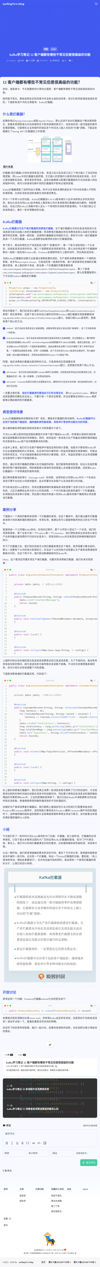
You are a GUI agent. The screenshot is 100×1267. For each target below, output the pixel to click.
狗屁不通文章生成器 (58, 1196)
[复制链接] (50, 1044)
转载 (46, 49)
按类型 (23, 1196)
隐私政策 (93, 1126)
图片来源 (8, 166)
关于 (43, 1247)
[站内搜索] (96, 4)
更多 (6, 1225)
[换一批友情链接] (10, 1219)
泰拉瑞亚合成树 (58, 1211)
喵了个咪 (55, 1206)
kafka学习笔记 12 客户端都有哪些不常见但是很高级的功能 (30, 1066)
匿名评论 (86, 1126)
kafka (53, 49)
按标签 (23, 1201)
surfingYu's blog (26, 1247)
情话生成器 (56, 1201)
